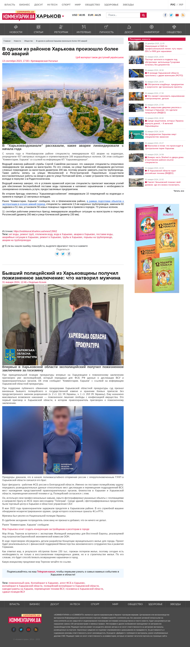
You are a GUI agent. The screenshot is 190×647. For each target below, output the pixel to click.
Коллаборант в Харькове (44, 583)
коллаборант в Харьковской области (22, 586)
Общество (135, 604)
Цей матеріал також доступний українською (100, 57)
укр (181, 4)
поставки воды (104, 234)
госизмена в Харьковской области (84, 589)
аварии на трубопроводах (16, 240)
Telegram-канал (46, 571)
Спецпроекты (154, 5)
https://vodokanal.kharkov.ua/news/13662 (35, 231)
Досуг (54, 604)
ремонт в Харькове (50, 237)
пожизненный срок (19, 583)
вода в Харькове (63, 234)
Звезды (175, 604)
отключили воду (43, 234)
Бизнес (35, 604)
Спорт (95, 604)
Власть (15, 604)
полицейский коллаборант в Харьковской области (71, 586)
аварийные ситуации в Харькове (20, 237)
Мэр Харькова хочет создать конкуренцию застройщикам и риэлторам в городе (45, 529)
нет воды (14, 234)
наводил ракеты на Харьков (17, 589)
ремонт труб (27, 234)
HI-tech (75, 604)
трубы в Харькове (72, 237)
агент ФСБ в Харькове (72, 583)
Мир (115, 604)
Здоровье (155, 604)
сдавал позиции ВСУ (13, 592)
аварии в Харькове (84, 234)
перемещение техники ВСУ (49, 589)
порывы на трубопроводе (98, 237)
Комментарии (22, 639)
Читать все (179, 191)
